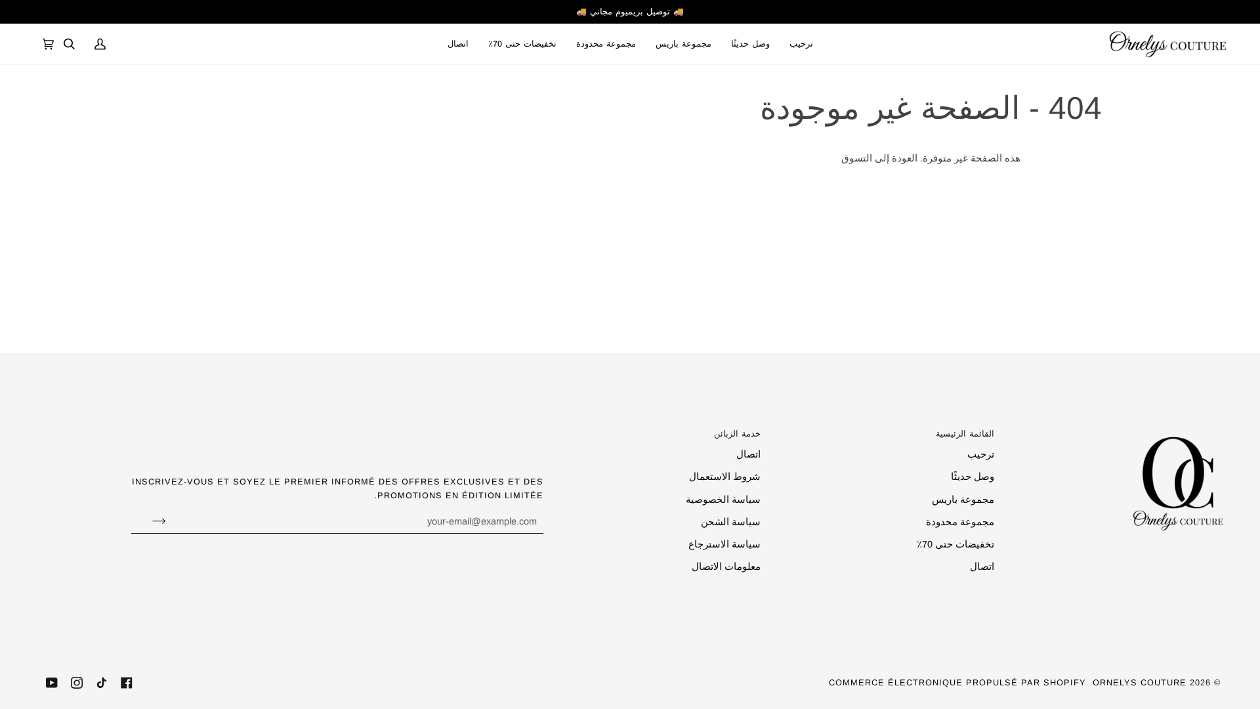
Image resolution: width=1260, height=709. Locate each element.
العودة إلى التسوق (879, 158)
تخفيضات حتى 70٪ (955, 544)
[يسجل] (148, 521)
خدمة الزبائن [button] (737, 434)
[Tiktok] (102, 683)
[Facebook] (127, 683)
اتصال (982, 566)
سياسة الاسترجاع (724, 544)
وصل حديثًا (972, 476)
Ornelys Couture (1139, 682)
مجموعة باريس (963, 499)
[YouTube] (52, 683)
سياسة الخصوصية (723, 499)
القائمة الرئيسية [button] (965, 434)
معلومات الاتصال (726, 566)
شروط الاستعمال (725, 476)
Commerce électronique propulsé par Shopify (957, 682)
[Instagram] (77, 683)
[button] (683, 44)
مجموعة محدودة (960, 522)
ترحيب (980, 454)
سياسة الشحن (731, 522)
